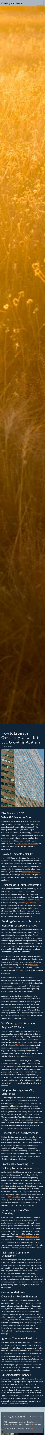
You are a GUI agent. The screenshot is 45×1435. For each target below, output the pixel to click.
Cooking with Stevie (11, 3)
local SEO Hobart (16, 1103)
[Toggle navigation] (40, 3)
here (31, 1429)
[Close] (41, 1416)
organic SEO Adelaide (10, 1197)
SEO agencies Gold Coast (31, 902)
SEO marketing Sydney (16, 1015)
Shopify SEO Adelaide (17, 1045)
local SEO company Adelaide (26, 843)
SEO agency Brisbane (30, 872)
